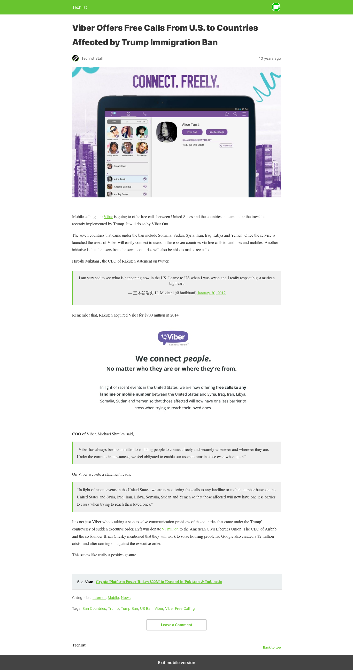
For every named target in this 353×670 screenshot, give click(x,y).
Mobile (113, 597)
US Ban (146, 608)
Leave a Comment (176, 624)
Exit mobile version (176, 662)
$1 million (170, 529)
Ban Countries (94, 608)
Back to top (272, 647)
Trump (113, 608)
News (126, 597)
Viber (108, 216)
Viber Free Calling (180, 608)
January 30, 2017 (211, 292)
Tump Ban (129, 608)
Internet (99, 597)
